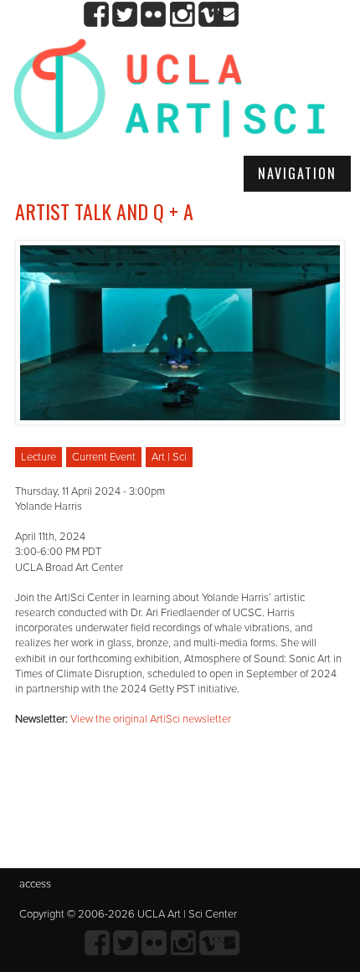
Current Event (104, 457)
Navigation (297, 173)
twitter (125, 15)
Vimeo (211, 15)
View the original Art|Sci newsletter (150, 719)
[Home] (169, 96)
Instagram (182, 15)
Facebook (97, 15)
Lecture (38, 457)
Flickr (154, 15)
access (35, 884)
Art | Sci (169, 457)
